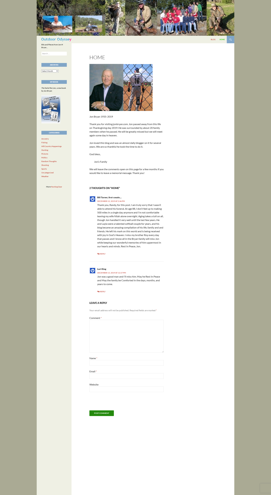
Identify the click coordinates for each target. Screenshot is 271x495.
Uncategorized (47, 172)
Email (93, 371)
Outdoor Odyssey (56, 39)
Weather (45, 176)
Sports (44, 169)
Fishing (44, 142)
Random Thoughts (49, 161)
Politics (44, 157)
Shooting (45, 165)
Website (93, 384)
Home (222, 39)
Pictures (44, 154)
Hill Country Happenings (51, 146)
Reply (103, 254)
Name (93, 358)
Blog (213, 39)
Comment (95, 317)
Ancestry (45, 139)
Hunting (44, 150)
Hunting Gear (56, 187)
